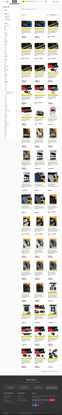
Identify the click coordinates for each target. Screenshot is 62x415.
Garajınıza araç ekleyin (27, 28)
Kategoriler (6, 13)
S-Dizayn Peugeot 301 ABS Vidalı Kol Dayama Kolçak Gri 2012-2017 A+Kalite (39, 362)
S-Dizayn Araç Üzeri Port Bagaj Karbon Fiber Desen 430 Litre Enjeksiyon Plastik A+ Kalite (53, 164)
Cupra (5, 37)
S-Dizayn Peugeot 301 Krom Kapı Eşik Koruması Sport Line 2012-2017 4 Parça (39, 76)
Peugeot (6, 81)
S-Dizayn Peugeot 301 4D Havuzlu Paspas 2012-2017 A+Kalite (53, 361)
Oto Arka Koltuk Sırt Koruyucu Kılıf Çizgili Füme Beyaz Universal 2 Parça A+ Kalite (40, 208)
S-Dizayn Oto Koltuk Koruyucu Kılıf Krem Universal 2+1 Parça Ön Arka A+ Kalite (25, 252)
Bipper (6, 105)
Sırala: (47, 15)
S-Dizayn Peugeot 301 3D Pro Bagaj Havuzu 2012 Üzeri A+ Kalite (26, 317)
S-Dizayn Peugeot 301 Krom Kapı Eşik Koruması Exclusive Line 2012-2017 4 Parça (53, 54)
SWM (5, 129)
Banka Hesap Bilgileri (8, 395)
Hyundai (5, 56)
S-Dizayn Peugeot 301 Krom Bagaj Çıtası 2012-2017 (39, 97)
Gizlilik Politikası (7, 397)
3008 (6, 89)
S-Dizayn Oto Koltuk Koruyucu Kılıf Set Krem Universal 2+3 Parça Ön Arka (39, 142)
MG (5, 71)
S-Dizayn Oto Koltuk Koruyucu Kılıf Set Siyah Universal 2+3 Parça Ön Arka (25, 142)
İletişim (5, 399)
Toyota (5, 134)
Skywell (5, 122)
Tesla (5, 130)
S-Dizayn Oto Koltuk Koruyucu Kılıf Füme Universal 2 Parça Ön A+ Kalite (52, 274)
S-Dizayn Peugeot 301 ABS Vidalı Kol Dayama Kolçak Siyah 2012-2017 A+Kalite (26, 362)
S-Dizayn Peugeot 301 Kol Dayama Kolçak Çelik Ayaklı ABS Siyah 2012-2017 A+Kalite (53, 76)
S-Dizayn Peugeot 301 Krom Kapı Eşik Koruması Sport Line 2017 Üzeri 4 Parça (26, 76)
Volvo (5, 135)
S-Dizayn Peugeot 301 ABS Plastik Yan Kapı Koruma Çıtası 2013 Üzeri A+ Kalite (26, 340)
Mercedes (6, 69)
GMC (5, 52)
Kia (5, 64)
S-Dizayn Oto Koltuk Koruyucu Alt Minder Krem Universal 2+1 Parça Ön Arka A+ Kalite (26, 230)
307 (5, 94)
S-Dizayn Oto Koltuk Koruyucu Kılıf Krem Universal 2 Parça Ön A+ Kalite (39, 252)
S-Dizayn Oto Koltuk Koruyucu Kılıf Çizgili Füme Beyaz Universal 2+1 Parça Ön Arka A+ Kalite (53, 252)
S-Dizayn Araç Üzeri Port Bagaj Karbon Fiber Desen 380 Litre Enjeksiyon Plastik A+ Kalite (26, 186)
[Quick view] (32, 19)
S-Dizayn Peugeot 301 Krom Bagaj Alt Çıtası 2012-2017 (39, 119)
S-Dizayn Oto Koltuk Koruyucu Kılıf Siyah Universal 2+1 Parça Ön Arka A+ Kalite (25, 296)
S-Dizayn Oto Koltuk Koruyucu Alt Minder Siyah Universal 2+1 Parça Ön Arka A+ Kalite (53, 208)
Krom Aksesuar (7, 19)
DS (4, 46)
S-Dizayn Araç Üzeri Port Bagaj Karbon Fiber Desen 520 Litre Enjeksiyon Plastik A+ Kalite (40, 164)
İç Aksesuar (6, 17)
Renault (5, 117)
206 (5, 84)
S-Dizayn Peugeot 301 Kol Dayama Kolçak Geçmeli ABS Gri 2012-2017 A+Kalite (53, 340)
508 (5, 103)
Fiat (5, 47)
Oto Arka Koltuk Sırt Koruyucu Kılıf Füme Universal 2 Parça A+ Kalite (26, 207)
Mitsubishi (6, 74)
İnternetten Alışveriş (22, 399)
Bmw (5, 29)
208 (5, 87)
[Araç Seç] (23, 1)
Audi (5, 27)
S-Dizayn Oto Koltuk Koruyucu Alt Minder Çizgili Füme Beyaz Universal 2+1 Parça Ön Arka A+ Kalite (53, 230)
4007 (6, 97)
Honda (5, 54)
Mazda (5, 68)
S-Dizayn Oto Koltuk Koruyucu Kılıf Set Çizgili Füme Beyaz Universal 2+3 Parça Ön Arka (26, 164)
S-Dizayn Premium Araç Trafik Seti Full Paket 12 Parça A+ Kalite (52, 119)
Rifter (6, 113)
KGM (5, 63)
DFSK (5, 42)
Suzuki (5, 127)
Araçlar (5, 23)
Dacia (5, 39)
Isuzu (5, 57)
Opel (5, 80)
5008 (6, 102)
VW (5, 137)
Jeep (5, 61)
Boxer (6, 106)
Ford (5, 49)
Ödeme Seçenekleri (7, 400)
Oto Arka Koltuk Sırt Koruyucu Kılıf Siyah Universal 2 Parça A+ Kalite (40, 185)
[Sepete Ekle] (31, 37)
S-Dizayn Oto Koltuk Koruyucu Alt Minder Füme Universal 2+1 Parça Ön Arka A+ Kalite (40, 230)
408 (5, 100)
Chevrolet (6, 34)
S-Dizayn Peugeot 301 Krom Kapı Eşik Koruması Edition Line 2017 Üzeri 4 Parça (39, 32)
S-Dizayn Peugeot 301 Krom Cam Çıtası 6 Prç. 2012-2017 (25, 119)
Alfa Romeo (6, 25)
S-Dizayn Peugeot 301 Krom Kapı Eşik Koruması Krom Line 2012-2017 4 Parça (26, 54)
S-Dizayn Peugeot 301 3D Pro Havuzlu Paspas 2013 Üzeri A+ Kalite (53, 317)
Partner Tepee (7, 110)
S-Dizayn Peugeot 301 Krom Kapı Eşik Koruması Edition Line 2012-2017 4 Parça (26, 32)
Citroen (5, 35)
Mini (5, 73)
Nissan (5, 76)
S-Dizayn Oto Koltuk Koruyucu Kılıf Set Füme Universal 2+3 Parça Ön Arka (52, 142)
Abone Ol (52, 400)
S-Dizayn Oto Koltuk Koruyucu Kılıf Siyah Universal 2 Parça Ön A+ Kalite (39, 296)
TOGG (5, 132)
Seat (5, 118)
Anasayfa (23, 9)
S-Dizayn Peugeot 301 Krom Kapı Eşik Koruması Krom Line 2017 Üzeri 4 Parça (52, 32)
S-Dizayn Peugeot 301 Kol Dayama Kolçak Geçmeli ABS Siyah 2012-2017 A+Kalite (40, 340)
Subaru (5, 125)
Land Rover (6, 66)
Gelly (5, 51)
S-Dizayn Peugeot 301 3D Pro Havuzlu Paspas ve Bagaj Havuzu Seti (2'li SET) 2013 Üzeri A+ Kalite (53, 296)
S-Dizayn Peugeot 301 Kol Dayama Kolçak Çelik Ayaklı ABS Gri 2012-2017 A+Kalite (26, 98)
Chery (5, 32)
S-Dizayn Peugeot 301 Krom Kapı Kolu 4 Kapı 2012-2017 (52, 97)
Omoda (5, 78)
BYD (5, 30)
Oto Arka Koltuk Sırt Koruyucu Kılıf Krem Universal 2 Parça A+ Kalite (53, 185)
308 (5, 96)
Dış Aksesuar (7, 16)
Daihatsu (6, 41)
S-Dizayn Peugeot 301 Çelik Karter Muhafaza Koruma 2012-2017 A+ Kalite (39, 318)
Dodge (5, 44)
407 (5, 99)
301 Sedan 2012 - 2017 (9, 93)
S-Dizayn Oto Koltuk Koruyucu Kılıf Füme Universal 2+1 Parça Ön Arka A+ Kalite (39, 274)
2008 (6, 83)
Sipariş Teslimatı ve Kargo (9, 402)
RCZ (5, 112)
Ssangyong (6, 123)
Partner (6, 109)
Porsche (6, 115)
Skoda (5, 120)
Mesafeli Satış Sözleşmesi (23, 400)
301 (5, 90)
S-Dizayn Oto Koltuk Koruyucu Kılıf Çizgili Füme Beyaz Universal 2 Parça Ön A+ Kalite (26, 274)
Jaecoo (5, 59)
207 (5, 86)
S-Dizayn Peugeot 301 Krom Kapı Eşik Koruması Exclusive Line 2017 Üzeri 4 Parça (40, 54)
